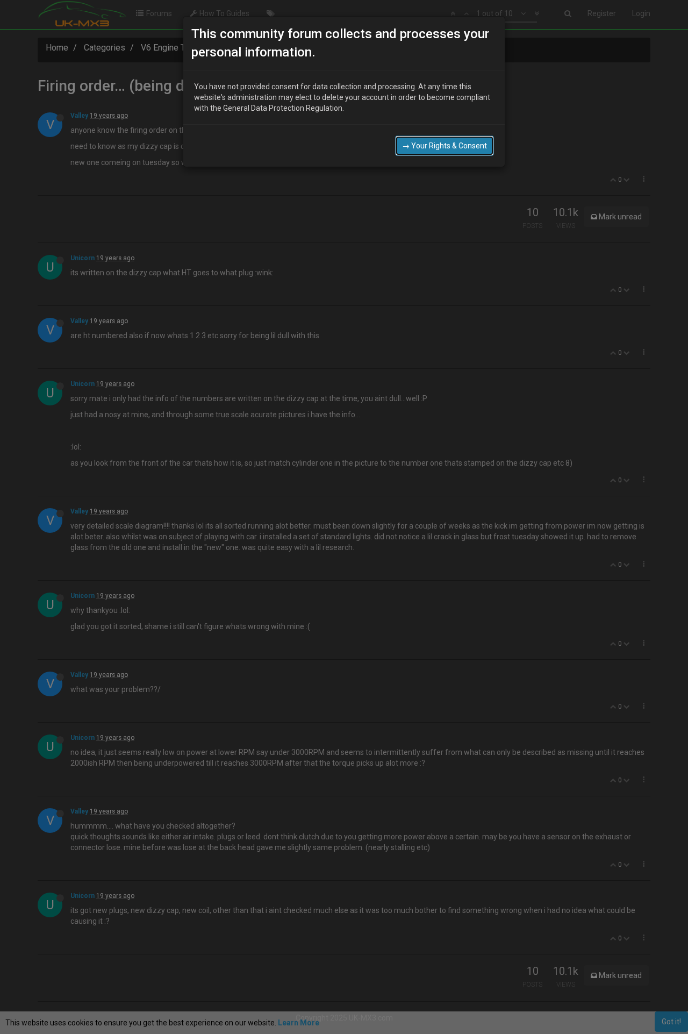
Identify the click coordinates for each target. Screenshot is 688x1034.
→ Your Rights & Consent (444, 145)
